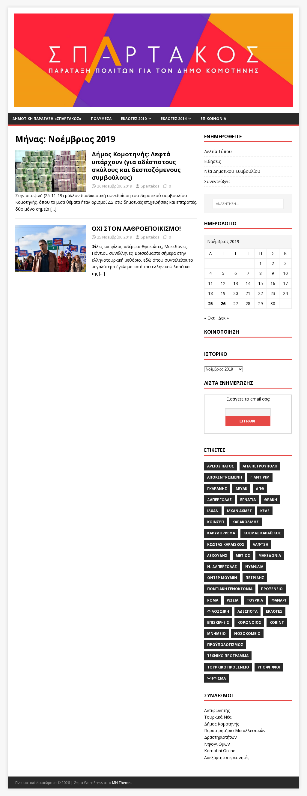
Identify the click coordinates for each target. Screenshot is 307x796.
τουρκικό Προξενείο (228, 667)
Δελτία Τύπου (218, 151)
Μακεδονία (269, 555)
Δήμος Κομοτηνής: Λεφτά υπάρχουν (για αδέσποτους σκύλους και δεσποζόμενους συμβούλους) (136, 166)
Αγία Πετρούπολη (260, 466)
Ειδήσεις (212, 161)
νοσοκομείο (247, 633)
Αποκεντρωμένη (224, 477)
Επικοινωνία (213, 118)
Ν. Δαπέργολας (222, 566)
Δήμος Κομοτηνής (221, 724)
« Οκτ (209, 318)
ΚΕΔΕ (265, 510)
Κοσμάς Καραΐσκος (262, 533)
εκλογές (274, 611)
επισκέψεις (218, 622)
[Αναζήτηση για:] (248, 204)
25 (210, 303)
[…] (53, 209)
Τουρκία (255, 600)
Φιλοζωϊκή (218, 611)
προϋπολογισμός (225, 644)
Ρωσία (232, 600)
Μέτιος (243, 555)
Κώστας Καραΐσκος (225, 544)
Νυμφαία (254, 566)
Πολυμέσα (101, 118)
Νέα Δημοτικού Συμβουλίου (232, 171)
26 (223, 303)
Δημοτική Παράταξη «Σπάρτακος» (47, 118)
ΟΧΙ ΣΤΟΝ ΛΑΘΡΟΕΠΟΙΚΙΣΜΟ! (136, 228)
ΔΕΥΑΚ (241, 488)
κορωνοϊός (249, 622)
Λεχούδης (217, 555)
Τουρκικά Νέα (217, 717)
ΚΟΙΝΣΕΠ (215, 521)
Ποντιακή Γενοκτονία (229, 588)
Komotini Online (219, 750)
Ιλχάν (213, 510)
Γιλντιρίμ (260, 477)
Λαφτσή (260, 544)
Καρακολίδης (245, 521)
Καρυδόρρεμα (221, 533)
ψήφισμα (216, 678)
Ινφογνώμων (217, 744)
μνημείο (216, 633)
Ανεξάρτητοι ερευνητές (226, 757)
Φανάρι (278, 600)
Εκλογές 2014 (173, 118)
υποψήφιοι (269, 667)
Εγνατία (248, 499)
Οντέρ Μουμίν (222, 577)
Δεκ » (223, 318)
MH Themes (122, 782)
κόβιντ (277, 622)
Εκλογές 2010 (134, 118)
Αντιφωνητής (217, 710)
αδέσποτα (247, 611)
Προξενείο (272, 588)
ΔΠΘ (260, 488)
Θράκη (270, 499)
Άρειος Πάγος (220, 466)
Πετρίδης (255, 577)
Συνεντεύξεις (217, 181)
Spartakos (150, 186)
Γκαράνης (217, 488)
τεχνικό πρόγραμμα (228, 655)
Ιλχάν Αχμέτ (239, 510)
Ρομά (212, 600)
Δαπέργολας (219, 499)
